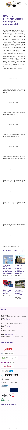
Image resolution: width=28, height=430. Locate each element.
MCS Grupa (19, 428)
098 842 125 (7, 332)
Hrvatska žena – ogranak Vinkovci (9, 382)
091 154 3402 (7, 327)
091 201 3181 (7, 320)
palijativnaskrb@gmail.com (11, 334)
